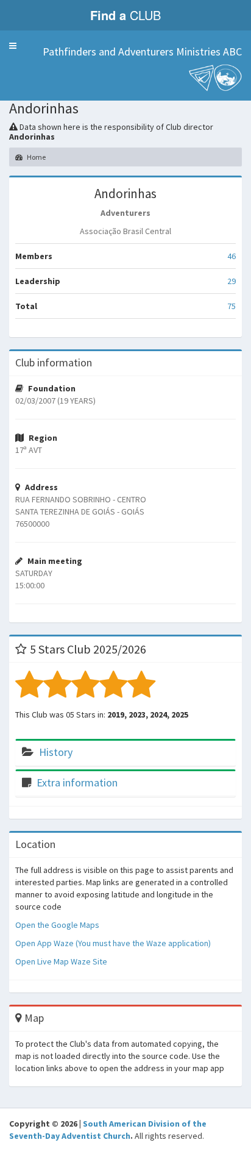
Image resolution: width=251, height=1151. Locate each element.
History (55, 752)
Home (36, 157)
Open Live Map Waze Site (61, 961)
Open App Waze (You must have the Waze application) (113, 943)
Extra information (77, 782)
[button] (13, 45)
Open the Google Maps (57, 924)
